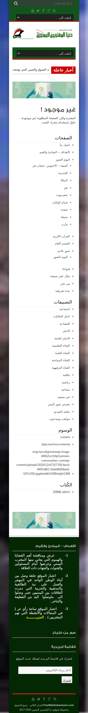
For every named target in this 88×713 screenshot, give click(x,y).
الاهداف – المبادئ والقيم (54, 152)
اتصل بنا (65, 145)
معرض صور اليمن (59, 404)
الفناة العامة (62, 353)
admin (66, 492)
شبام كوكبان (60, 202)
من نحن (65, 283)
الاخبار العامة (62, 338)
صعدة (64, 209)
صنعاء (64, 217)
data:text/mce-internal (56, 444)
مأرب (64, 224)
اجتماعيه (64, 309)
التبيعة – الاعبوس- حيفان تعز (50, 165)
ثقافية (66, 375)
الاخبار (66, 331)
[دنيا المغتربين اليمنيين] (44, 36)
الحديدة (63, 173)
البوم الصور (63, 159)
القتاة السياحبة (61, 360)
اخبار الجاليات (61, 316)
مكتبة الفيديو (62, 411)
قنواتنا (66, 269)
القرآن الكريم (61, 236)
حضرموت (62, 195)
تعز (66, 187)
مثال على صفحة (60, 276)
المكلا (64, 180)
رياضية (66, 382)
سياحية (65, 389)
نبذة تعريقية (62, 290)
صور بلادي (63, 251)
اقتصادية (65, 323)
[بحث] (15, 3)
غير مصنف (63, 397)
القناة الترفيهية (61, 367)
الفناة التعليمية (61, 345)
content (65, 437)
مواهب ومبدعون (59, 419)
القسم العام (62, 243)
